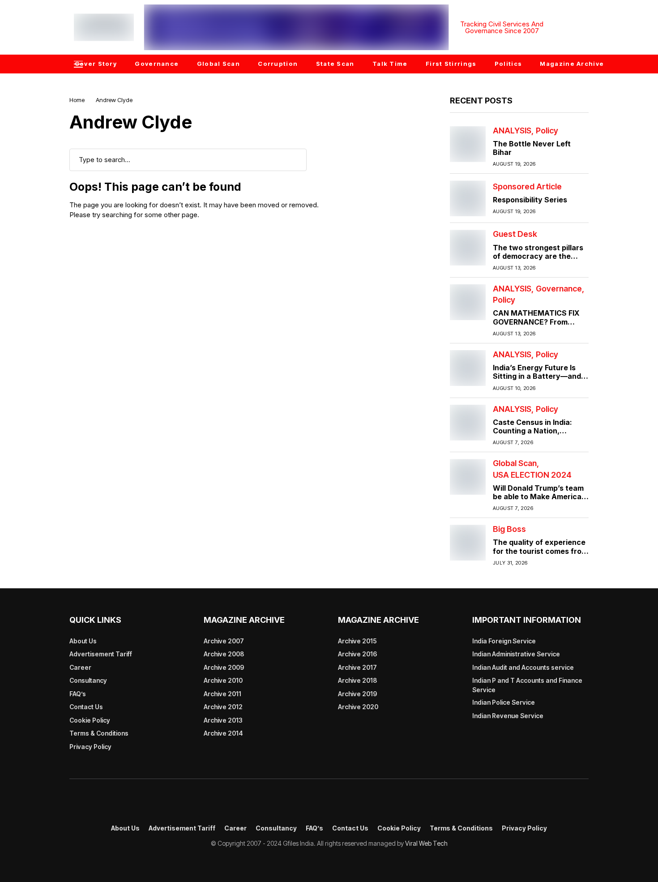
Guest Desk (515, 234)
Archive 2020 (358, 707)
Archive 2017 (357, 667)
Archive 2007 (224, 641)
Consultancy (88, 680)
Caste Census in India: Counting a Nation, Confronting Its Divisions (537, 431)
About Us (83, 641)
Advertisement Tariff (100, 654)
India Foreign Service (504, 641)
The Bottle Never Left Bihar (532, 148)
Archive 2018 (357, 680)
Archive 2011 (222, 694)
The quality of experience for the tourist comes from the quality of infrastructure (540, 555)
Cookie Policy (89, 720)
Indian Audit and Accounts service (523, 667)
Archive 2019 (357, 694)
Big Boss (509, 529)
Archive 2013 (223, 720)
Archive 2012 (223, 707)
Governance (559, 288)
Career (80, 667)
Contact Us (86, 707)
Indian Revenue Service (507, 715)
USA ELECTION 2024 (532, 475)
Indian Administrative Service (516, 654)
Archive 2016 (357, 654)
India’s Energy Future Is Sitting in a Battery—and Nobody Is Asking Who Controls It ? (537, 380)
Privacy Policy (90, 746)
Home (77, 99)
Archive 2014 (223, 733)
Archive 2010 (223, 680)
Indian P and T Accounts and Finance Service (527, 685)
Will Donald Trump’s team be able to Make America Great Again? (538, 497)
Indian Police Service (503, 702)
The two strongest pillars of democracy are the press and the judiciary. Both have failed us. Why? (539, 260)
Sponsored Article (527, 186)
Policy (547, 130)
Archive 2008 (224, 654)
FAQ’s (77, 694)
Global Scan (515, 463)
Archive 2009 (224, 667)
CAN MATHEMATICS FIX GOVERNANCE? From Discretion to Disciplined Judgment (536, 325)
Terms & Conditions (98, 733)
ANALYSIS (512, 130)
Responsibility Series (530, 199)
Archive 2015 (357, 641)
